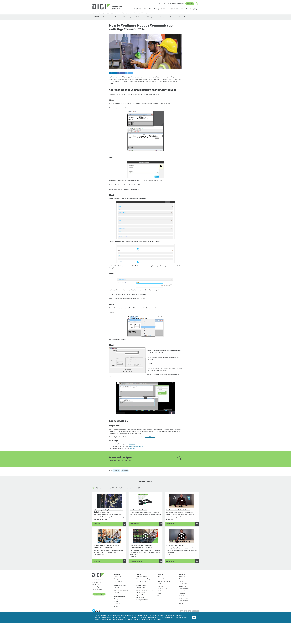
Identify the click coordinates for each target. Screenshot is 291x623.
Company (193, 9)
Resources (174, 9)
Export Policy (182, 586)
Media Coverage (183, 596)
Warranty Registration (142, 600)
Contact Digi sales (97, 587)
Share (113, 73)
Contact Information (98, 580)
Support (184, 9)
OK (194, 617)
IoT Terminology (126, 17)
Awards (181, 579)
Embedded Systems (141, 576)
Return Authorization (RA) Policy (145, 590)
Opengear (117, 599)
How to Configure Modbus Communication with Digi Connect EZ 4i (133, 13)
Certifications (137, 17)
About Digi (182, 576)
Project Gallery (148, 17)
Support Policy (140, 595)
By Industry (117, 576)
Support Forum (140, 592)
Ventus (116, 606)
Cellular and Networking (143, 579)
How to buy (133, 448)
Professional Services (142, 581)
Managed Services (160, 9)
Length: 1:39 (180, 517)
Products (147, 9)
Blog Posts (136, 488)
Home (93, 13)
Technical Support (141, 585)
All (96, 488)
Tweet (130, 73)
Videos (180, 17)
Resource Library (159, 17)
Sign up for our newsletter (136, 446)
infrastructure (125, 470)
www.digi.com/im (150, 437)
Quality (181, 603)
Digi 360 (116, 588)
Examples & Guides (109, 13)
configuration (116, 470)
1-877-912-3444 (96, 582)
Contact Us (189, 4)
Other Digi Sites (183, 598)
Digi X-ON (117, 592)
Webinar (124, 488)
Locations (182, 593)
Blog (169, 4)
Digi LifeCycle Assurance (121, 590)
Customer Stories (108, 17)
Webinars (187, 17)
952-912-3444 (96, 584)
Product (105, 488)
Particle (116, 601)
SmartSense (117, 604)
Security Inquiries (97, 589)
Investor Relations (184, 589)
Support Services (141, 597)
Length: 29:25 (145, 553)
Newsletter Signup (99, 594)
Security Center (171, 17)
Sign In (174, 4)
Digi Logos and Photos (163, 581)
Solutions (137, 9)
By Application (118, 579)
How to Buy (180, 4)
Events (117, 17)
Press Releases (183, 601)
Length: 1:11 (181, 553)
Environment (182, 584)
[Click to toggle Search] (197, 3)
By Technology (118, 581)
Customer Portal (140, 588)
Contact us (132, 444)
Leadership (182, 591)
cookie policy (169, 617)
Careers (181, 581)
